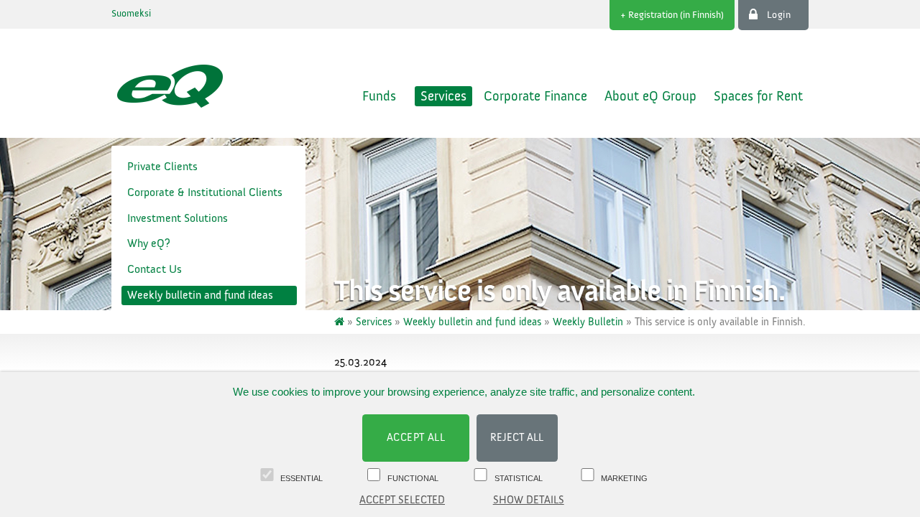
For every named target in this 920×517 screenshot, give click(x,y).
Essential (301, 478)
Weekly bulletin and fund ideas (200, 295)
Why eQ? (148, 243)
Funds (379, 96)
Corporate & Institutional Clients (204, 192)
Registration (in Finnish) (676, 15)
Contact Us (154, 269)
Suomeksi (131, 13)
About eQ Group (650, 96)
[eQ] (340, 322)
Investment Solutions (177, 218)
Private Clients (162, 166)
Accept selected (402, 500)
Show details (528, 500)
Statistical (518, 478)
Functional (412, 478)
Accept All (416, 438)
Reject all (516, 438)
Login (779, 15)
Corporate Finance (535, 96)
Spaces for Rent (758, 96)
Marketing (624, 478)
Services (443, 96)
